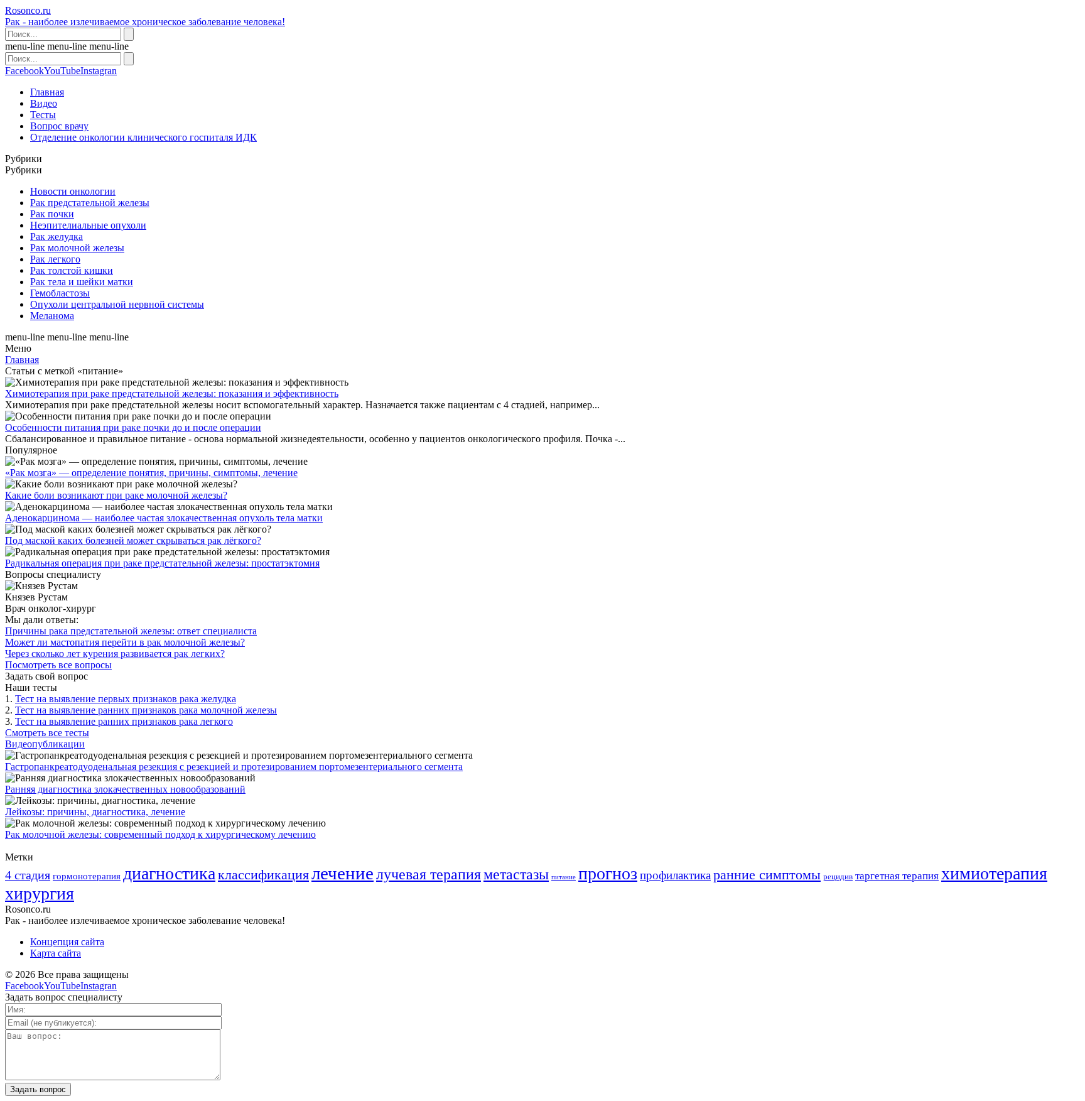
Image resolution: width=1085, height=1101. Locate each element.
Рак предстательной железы (89, 202)
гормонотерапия (87, 875)
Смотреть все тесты (47, 732)
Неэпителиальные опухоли (88, 225)
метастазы (516, 873)
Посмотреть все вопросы (58, 664)
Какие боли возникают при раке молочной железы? (116, 495)
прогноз (607, 873)
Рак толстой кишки (71, 270)
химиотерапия (994, 873)
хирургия (39, 893)
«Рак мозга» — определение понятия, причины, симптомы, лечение (151, 472)
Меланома (52, 315)
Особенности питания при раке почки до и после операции (133, 427)
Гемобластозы (60, 293)
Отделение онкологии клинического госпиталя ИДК (143, 137)
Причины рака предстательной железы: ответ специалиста (131, 631)
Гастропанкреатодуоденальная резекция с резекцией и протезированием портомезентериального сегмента (234, 766)
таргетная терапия (897, 876)
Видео (43, 103)
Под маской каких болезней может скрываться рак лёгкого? (133, 540)
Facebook (24, 70)
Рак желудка (56, 236)
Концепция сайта (67, 941)
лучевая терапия (428, 873)
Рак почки (52, 214)
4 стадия (27, 875)
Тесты (43, 114)
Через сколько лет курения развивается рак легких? (115, 653)
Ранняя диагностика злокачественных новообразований (125, 789)
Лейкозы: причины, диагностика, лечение (95, 811)
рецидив (838, 876)
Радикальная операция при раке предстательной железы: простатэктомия (162, 563)
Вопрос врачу (59, 126)
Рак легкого (55, 259)
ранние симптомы (767, 874)
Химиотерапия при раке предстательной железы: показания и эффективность (171, 393)
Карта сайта (55, 953)
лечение (342, 873)
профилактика (675, 875)
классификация (263, 874)
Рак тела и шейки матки (81, 281)
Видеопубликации (45, 744)
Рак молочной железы (77, 247)
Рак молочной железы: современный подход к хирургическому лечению (160, 834)
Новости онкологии (73, 191)
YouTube (62, 70)
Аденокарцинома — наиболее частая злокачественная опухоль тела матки (164, 518)
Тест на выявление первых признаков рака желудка (125, 698)
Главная (47, 92)
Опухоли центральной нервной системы (117, 304)
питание (563, 877)
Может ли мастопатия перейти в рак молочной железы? (125, 642)
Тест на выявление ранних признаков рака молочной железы (146, 710)
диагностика (169, 873)
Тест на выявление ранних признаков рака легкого (124, 721)
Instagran (98, 70)
